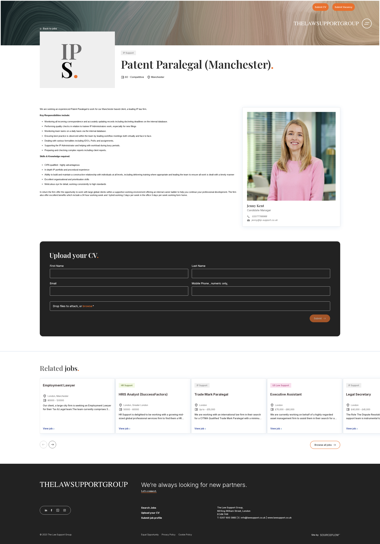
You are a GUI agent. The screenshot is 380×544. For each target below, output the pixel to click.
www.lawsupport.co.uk (279, 517)
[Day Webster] (326, 23)
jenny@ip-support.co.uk (264, 220)
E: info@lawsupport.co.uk (251, 517)
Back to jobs (49, 28)
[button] (52, 444)
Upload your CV (150, 512)
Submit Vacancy (343, 7)
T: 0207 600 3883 (226, 517)
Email (53, 283)
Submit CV (320, 7)
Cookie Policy (185, 534)
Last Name (198, 265)
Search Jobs (148, 507)
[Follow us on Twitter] (58, 510)
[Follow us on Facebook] (51, 510)
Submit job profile (151, 517)
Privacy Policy (168, 534)
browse (87, 306)
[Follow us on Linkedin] (46, 510)
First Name (57, 265)
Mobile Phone (210, 283)
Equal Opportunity (150, 534)
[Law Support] (89, 484)
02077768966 (259, 216)
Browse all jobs (323, 444)
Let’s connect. (149, 491)
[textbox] (119, 273)
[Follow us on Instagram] (64, 510)
